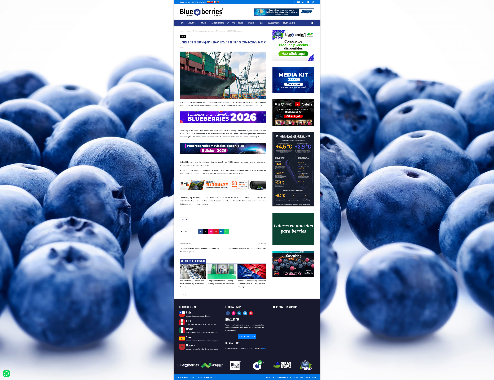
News (189, 31)
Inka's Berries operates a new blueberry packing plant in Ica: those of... (192, 284)
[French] (214, 2)
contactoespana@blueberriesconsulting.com (202, 341)
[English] (211, 2)
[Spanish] (208, 2)
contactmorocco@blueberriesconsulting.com (202, 349)
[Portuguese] (218, 2)
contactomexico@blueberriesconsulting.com (202, 332)
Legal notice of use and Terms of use (278, 377)
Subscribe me (247, 336)
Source (184, 219)
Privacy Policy (298, 377)
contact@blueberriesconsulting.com (199, 316)
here (264, 348)
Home (182, 31)
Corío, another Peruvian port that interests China (246, 248)
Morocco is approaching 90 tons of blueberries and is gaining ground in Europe (251, 284)
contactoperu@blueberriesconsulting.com (201, 324)
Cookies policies (310, 377)
